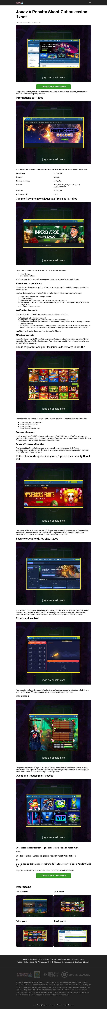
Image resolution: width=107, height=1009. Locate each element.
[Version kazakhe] (89, 11)
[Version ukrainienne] (78, 11)
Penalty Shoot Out (30, 959)
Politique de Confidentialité (27, 962)
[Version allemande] (94, 11)
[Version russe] (61, 11)
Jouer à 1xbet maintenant (53, 86)
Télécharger (61, 959)
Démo (40, 959)
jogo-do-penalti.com (66, 1005)
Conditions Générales (82, 962)
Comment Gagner (49, 959)
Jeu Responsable (77, 959)
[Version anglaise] (51, 11)
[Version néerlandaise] (72, 11)
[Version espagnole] (56, 11)
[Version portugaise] (45, 11)
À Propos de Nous (44, 962)
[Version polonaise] (99, 11)
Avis (68, 959)
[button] (90, 2)
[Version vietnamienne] (83, 11)
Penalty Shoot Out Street (23, 22)
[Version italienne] (67, 11)
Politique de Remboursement (63, 962)
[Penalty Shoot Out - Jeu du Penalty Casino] (19, 2)
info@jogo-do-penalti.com (47, 1005)
